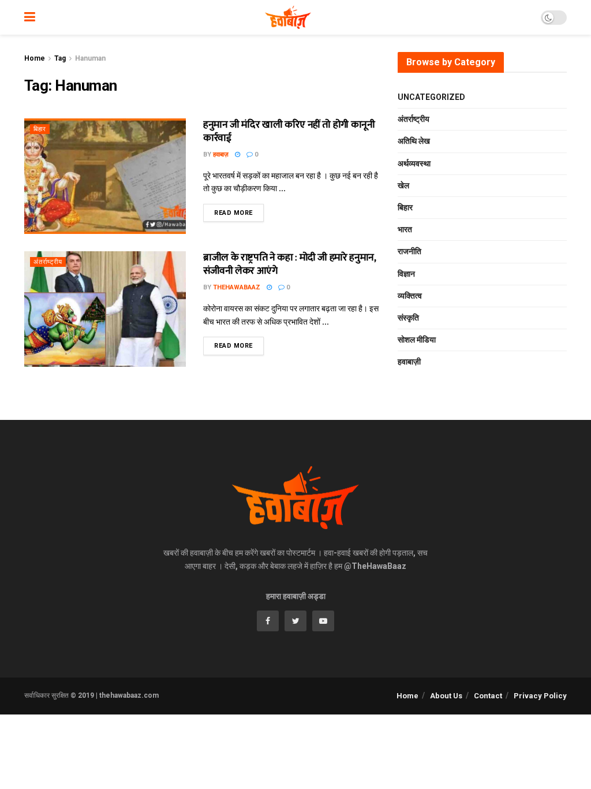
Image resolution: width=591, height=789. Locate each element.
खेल (403, 185)
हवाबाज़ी (409, 361)
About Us (446, 695)
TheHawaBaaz (236, 287)
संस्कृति (408, 317)
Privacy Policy (540, 695)
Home (34, 58)
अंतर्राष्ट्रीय (47, 262)
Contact (488, 695)
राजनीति (409, 251)
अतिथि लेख (414, 141)
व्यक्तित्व (410, 295)
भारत (405, 229)
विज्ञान (406, 273)
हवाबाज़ (221, 154)
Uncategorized (431, 97)
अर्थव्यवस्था (414, 163)
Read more (233, 213)
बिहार (39, 129)
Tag (60, 58)
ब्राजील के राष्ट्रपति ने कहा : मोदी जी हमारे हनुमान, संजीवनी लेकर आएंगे (289, 264)
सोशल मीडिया (417, 339)
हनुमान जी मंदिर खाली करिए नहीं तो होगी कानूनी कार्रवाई (289, 131)
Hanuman (90, 58)
